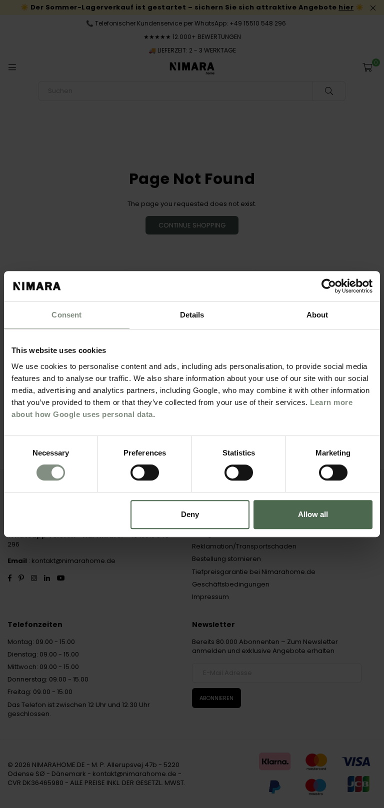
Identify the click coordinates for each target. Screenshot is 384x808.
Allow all (313, 514)
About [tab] (317, 314)
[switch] (144, 472)
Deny (190, 514)
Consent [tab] (67, 314)
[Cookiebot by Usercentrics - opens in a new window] (328, 286)
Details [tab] (192, 314)
